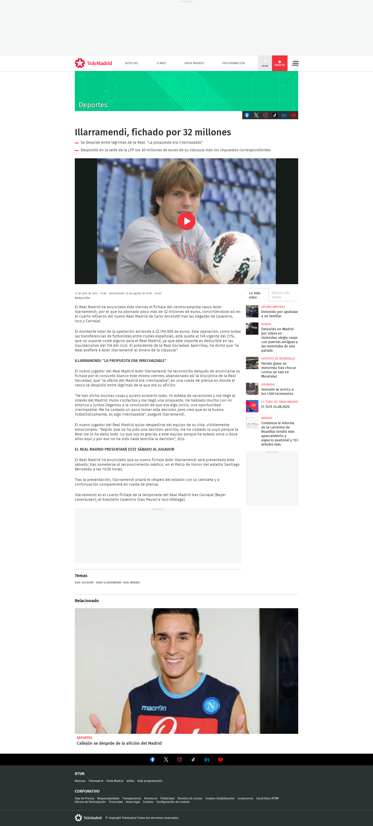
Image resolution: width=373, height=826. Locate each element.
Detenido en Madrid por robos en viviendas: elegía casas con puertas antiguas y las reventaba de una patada (252, 328)
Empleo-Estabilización (220, 798)
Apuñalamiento (273, 306)
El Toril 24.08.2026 (252, 406)
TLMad (161, 63)
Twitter (256, 115)
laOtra (130, 781)
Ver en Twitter (166, 760)
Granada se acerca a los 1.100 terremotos (252, 389)
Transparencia (131, 798)
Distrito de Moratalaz (278, 358)
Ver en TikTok (193, 760)
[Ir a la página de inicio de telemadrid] (93, 63)
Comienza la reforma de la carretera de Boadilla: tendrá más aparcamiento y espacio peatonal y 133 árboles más (252, 422)
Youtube (293, 115)
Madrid (266, 418)
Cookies (148, 802)
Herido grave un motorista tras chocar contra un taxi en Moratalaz (252, 363)
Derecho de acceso (190, 798)
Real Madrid (131, 582)
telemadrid (88, 818)
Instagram (265, 115)
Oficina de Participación (90, 802)
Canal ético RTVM (267, 798)
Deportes (84, 737)
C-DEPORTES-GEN (186, 91)
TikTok (275, 115)
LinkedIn (284, 115)
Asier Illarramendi (108, 582)
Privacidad (116, 802)
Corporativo (87, 791)
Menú (295, 63)
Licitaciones (245, 798)
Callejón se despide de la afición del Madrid (186, 671)
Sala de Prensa (84, 798)
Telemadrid (95, 781)
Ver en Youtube (220, 759)
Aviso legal (133, 802)
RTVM (80, 774)
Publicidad (167, 798)
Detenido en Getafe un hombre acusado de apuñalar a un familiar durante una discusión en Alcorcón (252, 311)
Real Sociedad (84, 582)
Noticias (131, 63)
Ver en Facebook (152, 760)
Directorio (150, 798)
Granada (268, 384)
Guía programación (149, 781)
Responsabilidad (108, 798)
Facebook (247, 115)
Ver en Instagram (180, 759)
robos (266, 324)
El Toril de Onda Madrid (279, 401)
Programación (233, 63)
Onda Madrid (194, 63)
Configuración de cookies (173, 802)
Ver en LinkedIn (207, 759)
